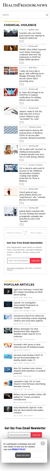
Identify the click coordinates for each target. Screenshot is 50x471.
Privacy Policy (18, 449)
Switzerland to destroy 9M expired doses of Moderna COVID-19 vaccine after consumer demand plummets (32, 134)
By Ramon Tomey (35, 127)
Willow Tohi (28, 376)
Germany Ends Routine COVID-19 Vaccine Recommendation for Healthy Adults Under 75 (28, 357)
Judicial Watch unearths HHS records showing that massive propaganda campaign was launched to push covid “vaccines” (32, 216)
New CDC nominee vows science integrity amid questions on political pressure (29, 371)
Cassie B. (27, 350)
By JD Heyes (33, 68)
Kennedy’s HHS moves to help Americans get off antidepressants (29, 345)
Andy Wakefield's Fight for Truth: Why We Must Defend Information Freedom (28, 410)
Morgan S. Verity (29, 311)
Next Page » (37, 233)
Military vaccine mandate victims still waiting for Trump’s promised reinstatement (30, 397)
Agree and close (23, 455)
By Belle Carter (34, 30)
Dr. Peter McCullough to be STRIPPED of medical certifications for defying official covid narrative (31, 96)
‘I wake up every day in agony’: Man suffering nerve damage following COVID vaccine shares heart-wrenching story (31, 76)
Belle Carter (28, 298)
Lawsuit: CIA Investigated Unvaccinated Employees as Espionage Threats (26, 305)
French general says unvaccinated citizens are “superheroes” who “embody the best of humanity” (32, 196)
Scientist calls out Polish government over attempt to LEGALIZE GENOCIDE (32, 35)
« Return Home (13, 233)
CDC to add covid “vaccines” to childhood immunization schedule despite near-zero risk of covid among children (32, 153)
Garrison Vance (29, 339)
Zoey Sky (27, 324)
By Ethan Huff (33, 46)
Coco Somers (28, 389)
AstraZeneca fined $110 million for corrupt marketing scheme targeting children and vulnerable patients (30, 318)
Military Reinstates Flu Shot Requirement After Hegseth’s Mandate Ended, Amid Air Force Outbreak (27, 333)
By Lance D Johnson (36, 165)
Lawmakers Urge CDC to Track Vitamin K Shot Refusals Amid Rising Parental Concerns (29, 384)
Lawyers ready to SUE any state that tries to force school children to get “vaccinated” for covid (30, 115)
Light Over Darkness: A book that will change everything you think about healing (28, 292)
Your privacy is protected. (15, 268)
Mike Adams (28, 416)
